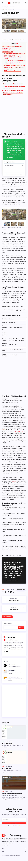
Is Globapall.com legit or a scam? (11, 50)
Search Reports (8, 623)
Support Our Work (7, 51)
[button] (2, 3)
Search (21, 627)
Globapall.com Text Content (12, 70)
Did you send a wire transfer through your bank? (13, 530)
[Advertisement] (14, 115)
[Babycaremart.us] (14, 599)
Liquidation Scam (9, 7)
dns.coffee (15, 481)
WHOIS (4, 430)
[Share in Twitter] (6, 592)
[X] (4, 651)
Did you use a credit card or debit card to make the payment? (13, 514)
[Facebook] (7, 651)
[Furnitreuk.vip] (14, 757)
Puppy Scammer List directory (14, 666)
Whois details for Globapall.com (15, 60)
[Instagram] (7, 845)
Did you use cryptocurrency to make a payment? (13, 541)
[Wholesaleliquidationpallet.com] (14, 783)
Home (3, 7)
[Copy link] (13, 592)
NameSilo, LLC (19, 432)
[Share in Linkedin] (11, 592)
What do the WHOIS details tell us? (14, 65)
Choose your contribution (9, 162)
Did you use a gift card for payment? (13, 518)
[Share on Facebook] (8, 592)
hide (17, 43)
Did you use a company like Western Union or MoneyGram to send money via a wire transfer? (14, 524)
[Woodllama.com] (14, 608)
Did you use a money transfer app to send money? (14, 536)
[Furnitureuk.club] (14, 732)
